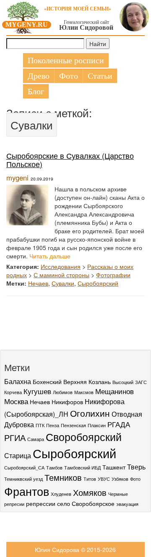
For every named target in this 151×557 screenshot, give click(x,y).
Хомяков (90, 492)
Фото (68, 75)
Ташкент (113, 467)
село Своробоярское (86, 503)
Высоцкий (122, 382)
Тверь (136, 466)
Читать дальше (49, 256)
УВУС (104, 479)
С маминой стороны (61, 275)
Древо (38, 75)
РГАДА (118, 424)
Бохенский (47, 381)
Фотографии (113, 275)
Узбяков (120, 479)
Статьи (100, 75)
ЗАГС (141, 382)
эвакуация (127, 504)
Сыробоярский (98, 283)
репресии (14, 504)
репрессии (40, 503)
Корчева (13, 392)
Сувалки (63, 283)
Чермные (118, 494)
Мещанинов (114, 391)
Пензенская (73, 425)
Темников (63, 477)
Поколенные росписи (66, 60)
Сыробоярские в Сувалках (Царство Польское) (70, 159)
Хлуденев (61, 494)
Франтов (26, 491)
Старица (17, 455)
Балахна (17, 381)
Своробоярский (84, 436)
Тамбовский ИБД (82, 467)
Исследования (61, 266)
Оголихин (90, 413)
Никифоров (67, 401)
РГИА (15, 438)
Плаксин (97, 425)
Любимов (63, 392)
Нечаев (38, 283)
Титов (89, 479)
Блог (36, 91)
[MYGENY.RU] (23, 16)
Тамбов (54, 467)
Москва (16, 401)
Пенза (52, 425)
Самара (35, 439)
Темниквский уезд (23, 479)
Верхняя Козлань (87, 381)
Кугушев (37, 391)
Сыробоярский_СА (24, 467)
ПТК (40, 425)
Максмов (84, 392)
